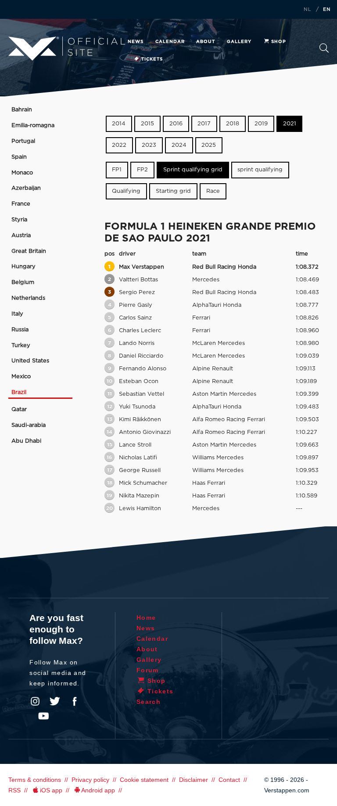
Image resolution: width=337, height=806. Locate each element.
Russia (20, 330)
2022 (119, 145)
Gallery (239, 41)
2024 (179, 145)
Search (324, 50)
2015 (147, 124)
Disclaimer (193, 779)
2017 (204, 124)
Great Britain (28, 251)
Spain (19, 157)
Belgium (22, 282)
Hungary (23, 267)
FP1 (117, 170)
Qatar (19, 409)
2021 (289, 124)
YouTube (43, 716)
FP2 (142, 170)
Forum (147, 670)
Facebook (74, 701)
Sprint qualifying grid (192, 170)
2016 (176, 124)
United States (30, 361)
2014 (118, 124)
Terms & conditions (34, 779)
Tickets (152, 59)
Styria (19, 220)
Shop (278, 41)
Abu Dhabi (26, 441)
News (135, 41)
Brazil (18, 392)
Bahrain (21, 110)
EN (327, 9)
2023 (149, 145)
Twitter (55, 701)
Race (213, 191)
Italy (17, 314)
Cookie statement (144, 779)
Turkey (20, 345)
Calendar (170, 41)
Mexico (21, 377)
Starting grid (173, 191)
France (20, 204)
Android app (98, 790)
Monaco (22, 173)
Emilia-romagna (32, 125)
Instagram (35, 701)
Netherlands (28, 298)
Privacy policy (90, 779)
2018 (232, 124)
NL (308, 9)
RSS (14, 790)
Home (146, 617)
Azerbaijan (26, 188)
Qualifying (126, 191)
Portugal (23, 141)
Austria (21, 235)
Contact (229, 779)
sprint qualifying (260, 170)
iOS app (51, 790)
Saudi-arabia (28, 425)
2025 (208, 145)
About (205, 41)
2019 (261, 124)
